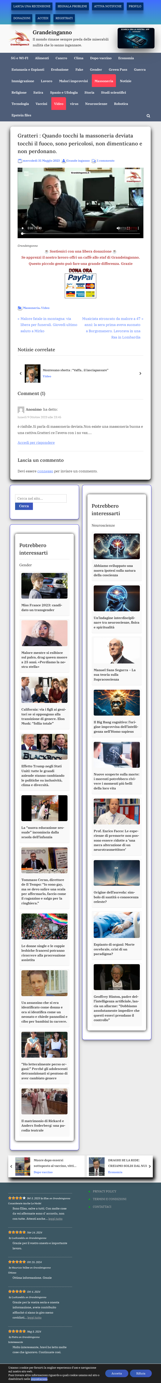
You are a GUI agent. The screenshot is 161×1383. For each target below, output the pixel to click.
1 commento (105, 160)
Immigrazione (23, 81)
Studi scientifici (113, 92)
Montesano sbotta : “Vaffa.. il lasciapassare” (75, 370)
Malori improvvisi (73, 81)
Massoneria (104, 81)
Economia (126, 58)
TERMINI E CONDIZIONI (109, 1199)
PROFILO (135, 6)
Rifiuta (140, 1373)
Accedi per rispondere (36, 442)
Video (58, 103)
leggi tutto (55, 1219)
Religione (19, 92)
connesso (45, 471)
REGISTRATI (64, 18)
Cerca (24, 506)
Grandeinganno (52, 32)
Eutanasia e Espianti (28, 69)
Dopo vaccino (101, 58)
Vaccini (41, 103)
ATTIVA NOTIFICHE (108, 6)
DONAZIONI (21, 18)
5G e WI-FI (19, 58)
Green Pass (118, 69)
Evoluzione (60, 69)
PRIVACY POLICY (104, 1191)
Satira (38, 92)
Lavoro (46, 81)
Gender (96, 69)
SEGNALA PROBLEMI (72, 6)
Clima (78, 58)
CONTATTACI (102, 1207)
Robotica (121, 103)
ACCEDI (43, 18)
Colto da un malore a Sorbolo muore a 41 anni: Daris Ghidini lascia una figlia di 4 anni (128, 1163)
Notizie (125, 81)
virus (74, 103)
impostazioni (39, 1379)
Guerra (140, 69)
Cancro (61, 58)
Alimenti (42, 58)
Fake (79, 69)
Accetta (117, 1373)
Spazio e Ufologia (64, 92)
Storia (89, 92)
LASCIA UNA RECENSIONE (32, 6)
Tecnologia (20, 103)
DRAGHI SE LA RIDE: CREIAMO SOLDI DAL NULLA (56, 1163)
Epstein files (21, 115)
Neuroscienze (96, 103)
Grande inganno (78, 160)
